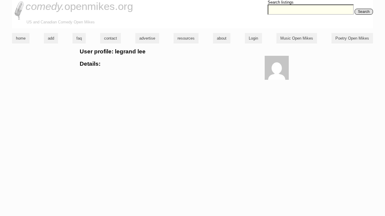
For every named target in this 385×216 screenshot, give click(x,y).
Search (364, 12)
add (51, 38)
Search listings (281, 2)
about (221, 38)
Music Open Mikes (296, 38)
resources (186, 38)
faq (79, 38)
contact (110, 38)
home (21, 38)
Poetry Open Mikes (352, 38)
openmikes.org (79, 6)
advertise (147, 38)
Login (253, 38)
